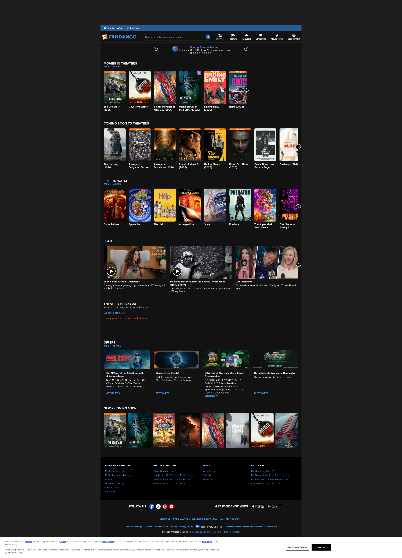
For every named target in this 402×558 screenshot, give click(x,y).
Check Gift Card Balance (175, 518)
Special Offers (112, 487)
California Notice (232, 526)
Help (221, 518)
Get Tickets (162, 393)
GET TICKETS (113, 393)
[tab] (191, 53)
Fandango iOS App (258, 506)
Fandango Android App (274, 506)
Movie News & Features (165, 471)
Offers (120, 28)
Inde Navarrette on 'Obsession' (266, 483)
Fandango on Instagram (165, 506)
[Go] (208, 37)
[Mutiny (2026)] (286, 430)
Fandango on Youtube (171, 506)
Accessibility (270, 526)
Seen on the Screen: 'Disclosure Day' (172, 479)
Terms (63, 541)
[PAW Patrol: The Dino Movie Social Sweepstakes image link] (225, 359)
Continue (321, 547)
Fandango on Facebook (151, 506)
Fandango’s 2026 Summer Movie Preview (174, 475)
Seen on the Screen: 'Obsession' (170, 483)
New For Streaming (114, 483)
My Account (233, 518)
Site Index (159, 526)
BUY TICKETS (261, 393)
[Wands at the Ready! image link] (176, 359)
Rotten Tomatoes (233, 531)
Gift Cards (109, 28)
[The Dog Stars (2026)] (115, 430)
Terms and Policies (252, 526)
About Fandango (133, 526)
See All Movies (112, 66)
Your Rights (207, 541)
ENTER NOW (211, 395)
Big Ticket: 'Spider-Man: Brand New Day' (270, 475)
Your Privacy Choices (211, 526)
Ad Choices (171, 526)
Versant (28, 541)
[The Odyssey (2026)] (188, 430)
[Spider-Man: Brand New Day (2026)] (213, 430)
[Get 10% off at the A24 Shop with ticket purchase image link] (127, 359)
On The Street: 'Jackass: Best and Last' (270, 479)
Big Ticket (207, 475)
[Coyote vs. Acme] (262, 430)
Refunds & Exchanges (204, 518)
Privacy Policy (186, 526)
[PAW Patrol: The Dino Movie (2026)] (164, 430)
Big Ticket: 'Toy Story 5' (262, 471)
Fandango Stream (201, 531)
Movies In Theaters (114, 471)
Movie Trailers (209, 471)
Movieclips (208, 479)
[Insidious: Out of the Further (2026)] (139, 430)
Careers (148, 526)
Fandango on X (158, 506)
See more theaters (115, 312)
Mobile (108, 479)
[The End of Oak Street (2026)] (237, 430)
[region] (201, 547)
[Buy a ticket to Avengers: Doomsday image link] (275, 359)
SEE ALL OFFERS (112, 346)
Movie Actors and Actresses (119, 475)
